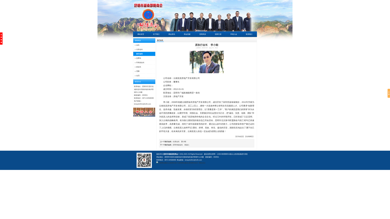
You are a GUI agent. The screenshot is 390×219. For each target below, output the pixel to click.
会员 (138, 75)
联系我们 (249, 34)
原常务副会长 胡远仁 (181, 145)
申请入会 (233, 34)
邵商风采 (202, 34)
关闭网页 (249, 136)
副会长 (138, 67)
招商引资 (218, 34)
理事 (138, 71)
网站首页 (141, 34)
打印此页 (239, 136)
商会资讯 (171, 34)
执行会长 (139, 54)
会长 (138, 45)
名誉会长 (139, 49)
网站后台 (202, 163)
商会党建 (187, 34)
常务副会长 (140, 62)
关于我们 (156, 34)
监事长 (138, 58)
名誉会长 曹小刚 (179, 141)
